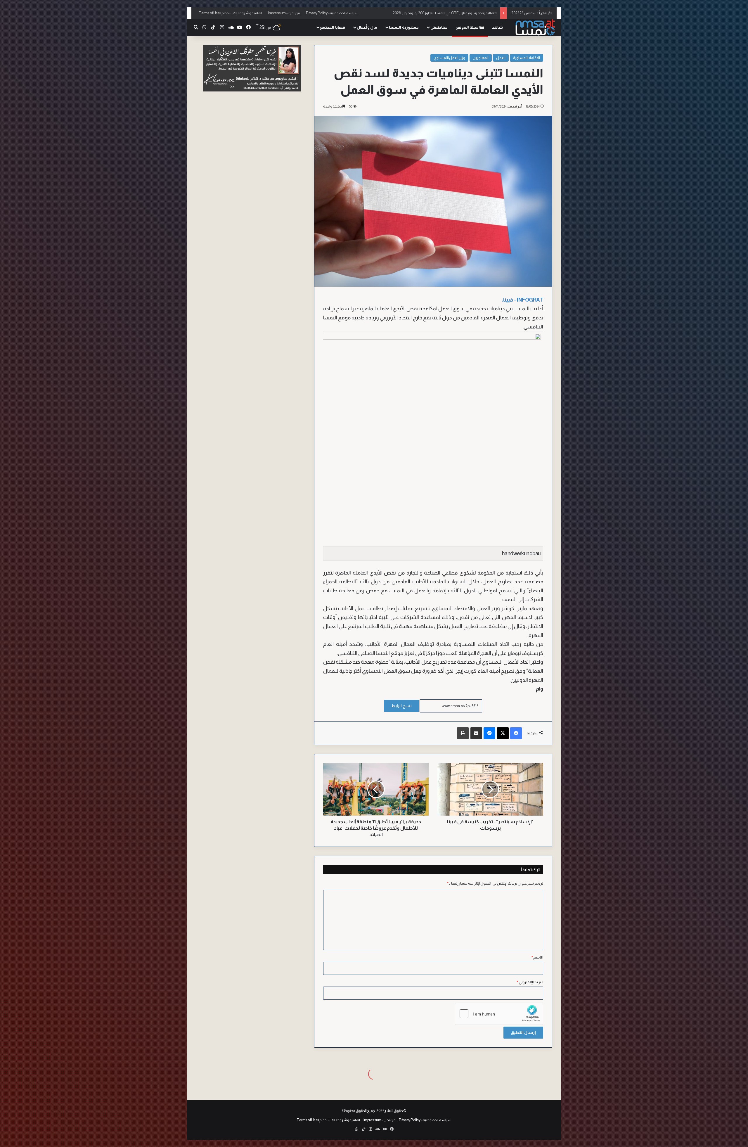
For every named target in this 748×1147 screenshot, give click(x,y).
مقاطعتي (439, 27)
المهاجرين (481, 58)
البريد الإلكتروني (530, 982)
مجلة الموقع (467, 27)
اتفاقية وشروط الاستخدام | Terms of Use (230, 13)
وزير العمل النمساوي (449, 58)
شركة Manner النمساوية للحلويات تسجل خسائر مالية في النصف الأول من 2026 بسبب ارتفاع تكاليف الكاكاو (417, 13)
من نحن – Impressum (284, 13)
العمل (500, 58)
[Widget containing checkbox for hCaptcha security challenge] (499, 1014)
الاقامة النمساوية (526, 58)
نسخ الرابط (401, 705)
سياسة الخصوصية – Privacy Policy (332, 13)
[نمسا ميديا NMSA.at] (535, 28)
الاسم (537, 957)
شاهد (497, 27)
